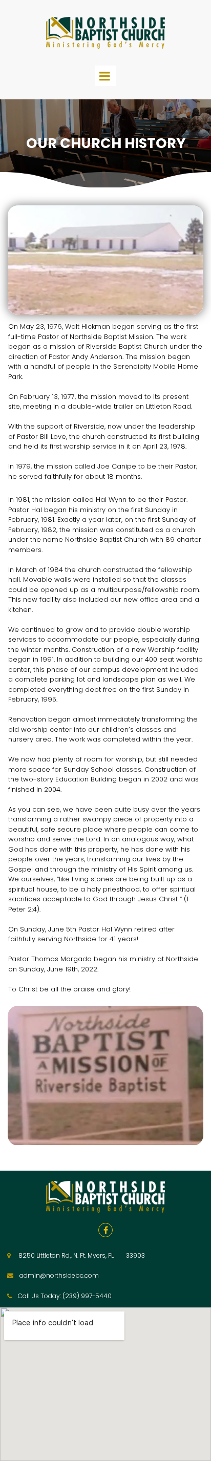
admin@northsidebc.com (59, 1275)
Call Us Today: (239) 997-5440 (65, 1295)
